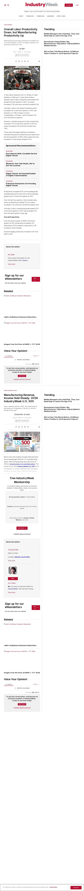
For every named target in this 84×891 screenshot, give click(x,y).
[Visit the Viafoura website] (35, 364)
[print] (39, 61)
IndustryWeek (13, 589)
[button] (5, 5)
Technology (30, 16)
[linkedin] (19, 61)
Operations (40, 16)
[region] (22, 360)
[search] (8, 5)
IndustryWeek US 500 (10, 390)
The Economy (8, 24)
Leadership (50, 16)
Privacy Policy (53, 887)
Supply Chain (61, 16)
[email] (28, 61)
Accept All (76, 887)
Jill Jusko (27, 414)
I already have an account (22, 379)
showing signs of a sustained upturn (22, 464)
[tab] (8, 356)
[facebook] (16, 61)
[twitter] (22, 61)
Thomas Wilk (18, 414)
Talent (21, 16)
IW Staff (22, 48)
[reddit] (25, 61)
